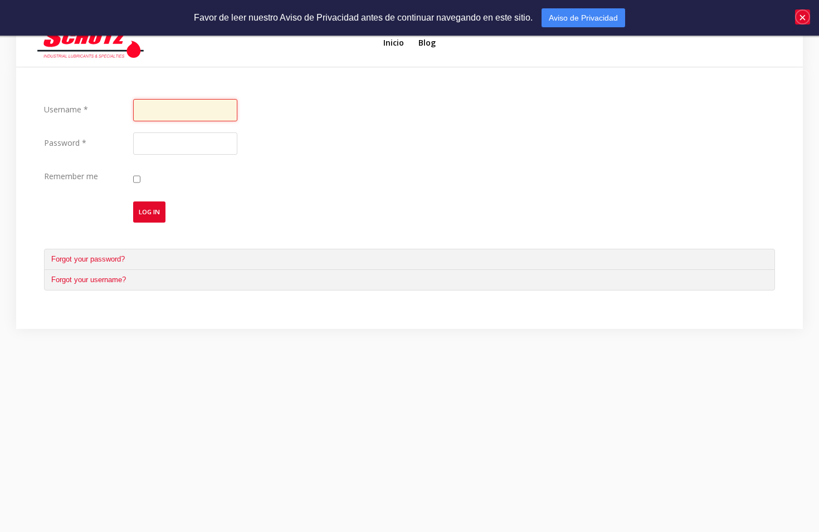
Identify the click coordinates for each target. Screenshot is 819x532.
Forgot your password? (88, 259)
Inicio (393, 42)
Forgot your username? (88, 279)
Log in (149, 212)
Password (65, 142)
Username (66, 109)
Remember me (71, 176)
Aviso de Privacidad (583, 17)
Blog (427, 42)
